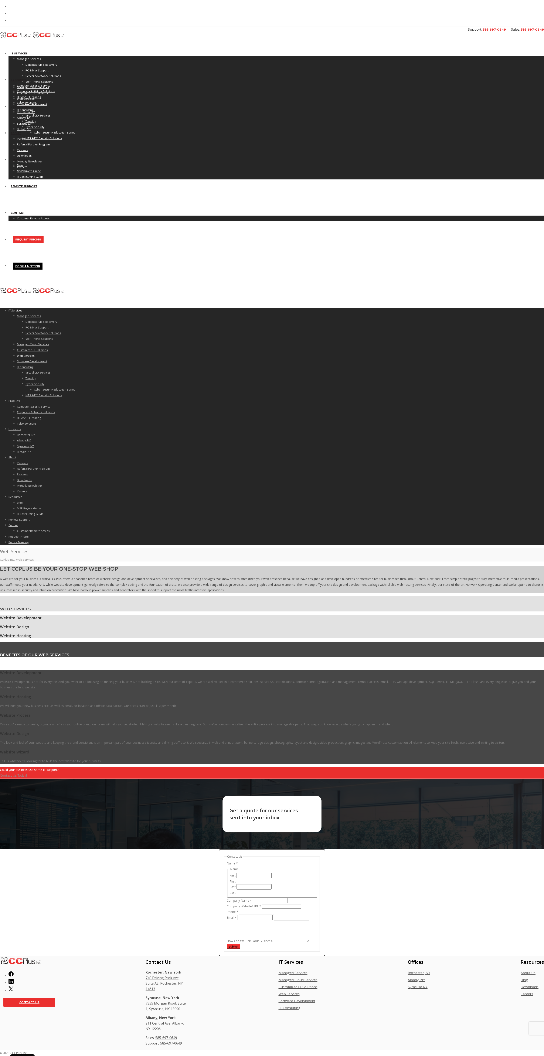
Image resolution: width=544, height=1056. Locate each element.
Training (31, 378)
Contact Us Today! (13, 775)
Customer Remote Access (33, 218)
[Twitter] (11, 990)
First (233, 876)
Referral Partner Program (33, 144)
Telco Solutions (27, 102)
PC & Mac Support (37, 70)
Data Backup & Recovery (41, 65)
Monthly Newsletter (29, 485)
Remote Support (24, 186)
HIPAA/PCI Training (29, 97)
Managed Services (29, 59)
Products (19, 80)
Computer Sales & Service (33, 85)
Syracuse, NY (25, 123)
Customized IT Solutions (32, 350)
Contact (18, 213)
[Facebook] (11, 975)
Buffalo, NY (24, 129)
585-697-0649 (494, 29)
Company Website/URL (244, 906)
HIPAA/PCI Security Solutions (44, 138)
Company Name (239, 900)
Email (232, 917)
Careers (22, 491)
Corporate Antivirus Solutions (36, 91)
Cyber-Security (35, 127)
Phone (232, 912)
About (16, 133)
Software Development (32, 361)
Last (233, 887)
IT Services (19, 53)
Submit (233, 946)
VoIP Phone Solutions (39, 82)
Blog (20, 165)
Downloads (24, 156)
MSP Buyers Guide (29, 171)
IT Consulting (25, 367)
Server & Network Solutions (43, 76)
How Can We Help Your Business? (250, 941)
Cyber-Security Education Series (54, 132)
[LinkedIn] (11, 982)
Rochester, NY (26, 112)
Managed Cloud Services (33, 344)
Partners (22, 139)
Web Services (26, 356)
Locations (19, 106)
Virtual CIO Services (38, 115)
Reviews (22, 150)
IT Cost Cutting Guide (30, 177)
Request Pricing (28, 239)
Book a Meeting (27, 266)
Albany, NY (24, 118)
